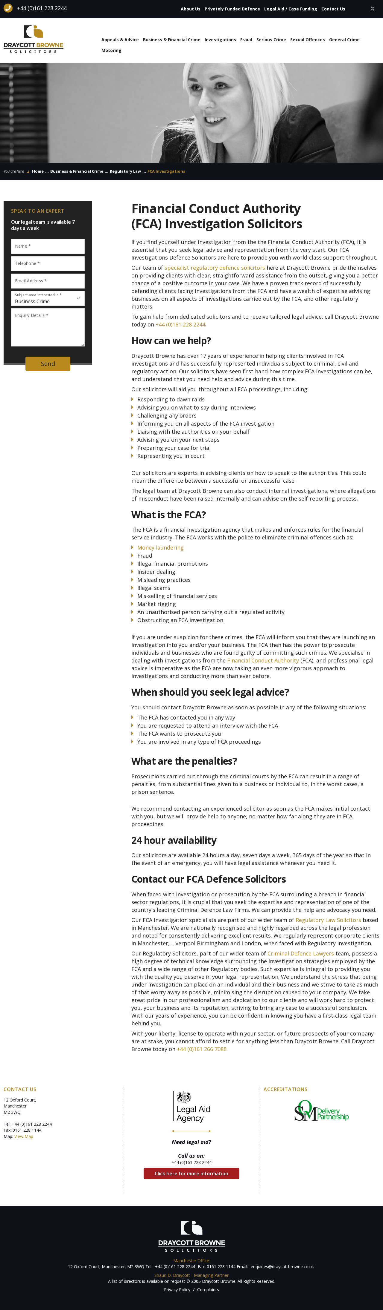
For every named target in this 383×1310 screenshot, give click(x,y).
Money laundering (160, 547)
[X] (372, 8)
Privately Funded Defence (232, 9)
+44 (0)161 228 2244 (42, 8)
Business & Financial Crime (171, 39)
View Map (23, 1136)
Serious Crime (271, 39)
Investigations (220, 39)
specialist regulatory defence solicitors (215, 267)
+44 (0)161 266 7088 (202, 1049)
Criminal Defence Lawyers (301, 953)
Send (48, 364)
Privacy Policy (177, 1289)
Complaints (208, 1289)
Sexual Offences (307, 39)
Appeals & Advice (120, 39)
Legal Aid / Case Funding (290, 9)
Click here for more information (191, 1173)
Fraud (246, 39)
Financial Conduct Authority (263, 660)
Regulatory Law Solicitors (328, 920)
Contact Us (333, 9)
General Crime (344, 39)
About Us (190, 9)
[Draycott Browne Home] (33, 39)
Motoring (111, 50)
